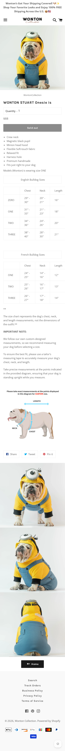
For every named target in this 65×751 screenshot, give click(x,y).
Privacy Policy (32, 695)
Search (32, 680)
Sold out (32, 127)
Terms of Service (32, 700)
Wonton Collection (25, 720)
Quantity (11, 111)
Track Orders (32, 685)
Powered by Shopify (48, 720)
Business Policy (32, 690)
